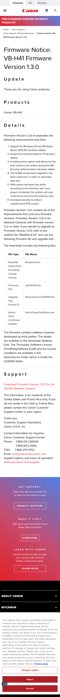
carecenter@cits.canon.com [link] (29, 454)
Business (42, 3)
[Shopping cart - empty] (47, 10)
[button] (30, 596)
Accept (30, 688)
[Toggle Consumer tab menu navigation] (5, 10)
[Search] (55, 11)
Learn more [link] (30, 568)
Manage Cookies (30, 670)
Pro (30, 3)
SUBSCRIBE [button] (30, 538)
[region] (30, 653)
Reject (30, 679)
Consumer (18, 3)
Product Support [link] (30, 506)
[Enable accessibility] (4, 684)
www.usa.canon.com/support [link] (22, 462)
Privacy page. (41, 663)
